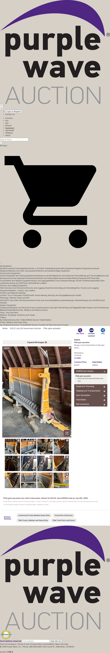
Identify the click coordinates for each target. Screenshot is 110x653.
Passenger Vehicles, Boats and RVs (14, 298)
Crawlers (35, 278)
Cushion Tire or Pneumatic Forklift (14, 295)
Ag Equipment (6, 266)
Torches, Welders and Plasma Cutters (32, 310)
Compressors (5, 307)
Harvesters (57, 268)
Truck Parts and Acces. (53, 325)
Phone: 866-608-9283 (32, 647)
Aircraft (3, 300)
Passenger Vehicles (73, 300)
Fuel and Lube (34, 307)
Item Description (83, 395)
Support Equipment (8, 305)
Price (80, 362)
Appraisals (9, 130)
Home (5, 328)
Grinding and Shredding (65, 288)
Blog (57, 644)
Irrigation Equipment (82, 268)
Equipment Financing (85, 386)
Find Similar (81, 400)
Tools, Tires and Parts (9, 312)
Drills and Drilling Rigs (48, 278)
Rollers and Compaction (60, 281)
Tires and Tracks (28, 315)
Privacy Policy (36, 644)
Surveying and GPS (15, 283)
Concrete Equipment (17, 278)
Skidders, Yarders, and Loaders (22, 290)
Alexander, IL (79, 353)
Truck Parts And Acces (64, 515)
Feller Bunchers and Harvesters (13, 288)
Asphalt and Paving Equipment (21, 276)
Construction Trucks (16, 325)
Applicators (25, 268)
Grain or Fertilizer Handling (41, 268)
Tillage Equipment (62, 271)
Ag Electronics (6, 268)
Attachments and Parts (44, 276)
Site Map (64, 644)
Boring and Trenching (90, 276)
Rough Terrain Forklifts (79, 281)
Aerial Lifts (4, 276)
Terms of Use (23, 644)
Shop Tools (16, 315)
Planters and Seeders (46, 271)
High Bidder (97, 362)
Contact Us (10, 114)
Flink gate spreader (52, 328)
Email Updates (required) (10, 641)
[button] (55, 257)
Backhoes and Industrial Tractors (67, 276)
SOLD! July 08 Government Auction (25, 328)
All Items (3, 145)
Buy (6, 120)
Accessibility (49, 644)
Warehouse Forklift (73, 295)
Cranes (29, 278)
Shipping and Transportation (88, 391)
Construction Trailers (17, 320)
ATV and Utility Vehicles (16, 300)
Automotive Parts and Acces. (38, 300)
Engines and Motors (19, 307)
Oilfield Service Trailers (35, 320)
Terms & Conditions (8, 644)
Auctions (9, 118)
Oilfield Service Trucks (34, 325)
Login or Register (13, 111)
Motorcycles (60, 300)
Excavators (61, 278)
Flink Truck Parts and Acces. (64, 520)
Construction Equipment (10, 273)
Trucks (65, 325)
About (7, 135)
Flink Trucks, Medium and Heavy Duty (33, 520)
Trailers (3, 317)
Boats (52, 300)
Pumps (9, 310)
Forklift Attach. (34, 295)
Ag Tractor (16, 268)
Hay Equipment (68, 268)
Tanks (14, 310)
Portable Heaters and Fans (90, 307)
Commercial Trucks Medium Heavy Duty (34, 515)
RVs (97, 300)
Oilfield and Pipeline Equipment (19, 281)
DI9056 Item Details (84, 371)
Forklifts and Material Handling (12, 293)
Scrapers (92, 281)
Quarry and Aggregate (41, 281)
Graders (69, 278)
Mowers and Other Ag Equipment (23, 271)
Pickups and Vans (89, 300)
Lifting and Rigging (71, 307)
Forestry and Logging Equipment (13, 285)
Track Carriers (28, 283)
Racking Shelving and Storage (53, 295)
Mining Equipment (80, 278)
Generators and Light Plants (51, 307)
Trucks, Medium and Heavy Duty (13, 322)
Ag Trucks (4, 325)
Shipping (9, 133)
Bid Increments (82, 404)
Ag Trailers (4, 320)
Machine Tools (6, 315)
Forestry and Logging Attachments (41, 288)
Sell (6, 123)
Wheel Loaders (40, 283)
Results (8, 125)
